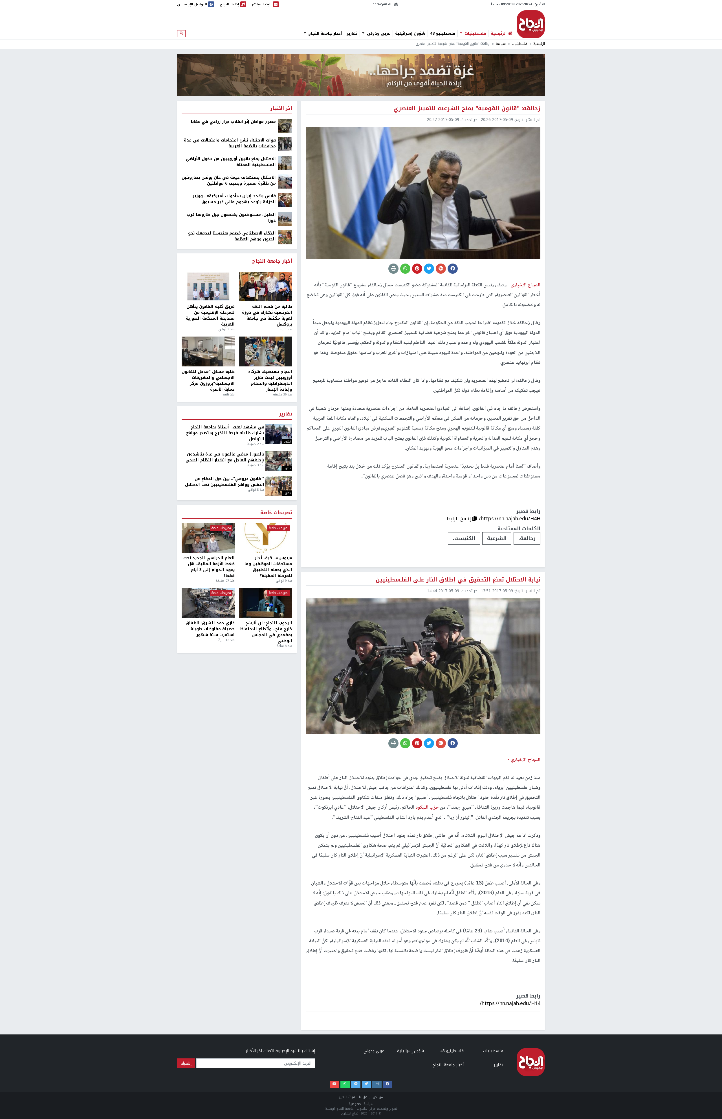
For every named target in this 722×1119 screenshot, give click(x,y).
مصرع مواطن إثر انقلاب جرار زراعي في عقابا (233, 122)
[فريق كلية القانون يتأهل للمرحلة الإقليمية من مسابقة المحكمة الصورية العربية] (208, 287)
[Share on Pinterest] (417, 269)
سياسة (501, 44)
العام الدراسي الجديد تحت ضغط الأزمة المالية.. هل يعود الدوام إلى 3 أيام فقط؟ (209, 567)
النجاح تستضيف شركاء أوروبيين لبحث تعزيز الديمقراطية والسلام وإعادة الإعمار (270, 380)
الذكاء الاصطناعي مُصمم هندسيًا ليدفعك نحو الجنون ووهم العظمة (232, 236)
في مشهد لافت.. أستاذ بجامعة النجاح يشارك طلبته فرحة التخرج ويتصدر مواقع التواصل (225, 433)
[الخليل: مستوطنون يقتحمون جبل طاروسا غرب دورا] (285, 218)
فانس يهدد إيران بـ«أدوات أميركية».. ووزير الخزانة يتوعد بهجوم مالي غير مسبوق (234, 199)
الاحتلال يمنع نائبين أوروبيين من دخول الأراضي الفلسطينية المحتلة (231, 162)
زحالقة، (527, 538)
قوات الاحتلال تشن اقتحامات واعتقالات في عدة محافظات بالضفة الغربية (230, 143)
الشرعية (497, 538)
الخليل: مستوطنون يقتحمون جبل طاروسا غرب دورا (231, 218)
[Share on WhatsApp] (405, 269)
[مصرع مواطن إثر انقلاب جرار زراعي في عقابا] (285, 125)
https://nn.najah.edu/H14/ (510, 1003)
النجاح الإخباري (531, 24)
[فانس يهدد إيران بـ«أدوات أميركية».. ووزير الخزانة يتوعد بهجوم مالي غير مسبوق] (285, 200)
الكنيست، (464, 538)
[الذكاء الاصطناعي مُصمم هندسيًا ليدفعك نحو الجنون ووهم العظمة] (285, 237)
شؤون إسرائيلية (410, 33)
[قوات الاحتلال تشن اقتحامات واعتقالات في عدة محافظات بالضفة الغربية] (285, 144)
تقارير (352, 33)
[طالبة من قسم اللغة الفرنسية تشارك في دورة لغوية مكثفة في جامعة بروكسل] (265, 287)
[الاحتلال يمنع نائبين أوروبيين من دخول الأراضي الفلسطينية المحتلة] (285, 163)
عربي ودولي (378, 33)
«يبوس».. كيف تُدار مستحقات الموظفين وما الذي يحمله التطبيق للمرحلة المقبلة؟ (268, 567)
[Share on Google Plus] (441, 269)
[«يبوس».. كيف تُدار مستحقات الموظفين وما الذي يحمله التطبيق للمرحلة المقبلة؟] (265, 538)
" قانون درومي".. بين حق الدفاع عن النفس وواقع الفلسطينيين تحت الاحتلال (224, 482)
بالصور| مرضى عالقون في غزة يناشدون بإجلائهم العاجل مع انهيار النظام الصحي (225, 457)
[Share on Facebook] (453, 269)
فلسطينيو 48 (442, 33)
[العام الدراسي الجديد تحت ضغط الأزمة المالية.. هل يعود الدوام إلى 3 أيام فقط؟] (208, 538)
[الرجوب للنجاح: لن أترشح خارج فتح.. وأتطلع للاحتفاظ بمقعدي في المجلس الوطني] (265, 603)
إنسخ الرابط (459, 518)
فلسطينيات (474, 33)
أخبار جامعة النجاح (324, 33)
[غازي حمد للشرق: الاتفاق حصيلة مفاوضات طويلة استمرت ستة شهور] (208, 603)
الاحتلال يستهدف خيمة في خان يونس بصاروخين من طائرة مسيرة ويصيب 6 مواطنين (229, 180)
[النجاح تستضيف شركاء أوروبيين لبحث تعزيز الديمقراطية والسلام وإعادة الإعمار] (265, 351)
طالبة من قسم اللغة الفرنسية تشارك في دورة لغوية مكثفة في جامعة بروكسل (267, 315)
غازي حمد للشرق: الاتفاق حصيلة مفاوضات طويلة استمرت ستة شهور (210, 629)
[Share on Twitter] (429, 269)
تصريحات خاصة (276, 512)
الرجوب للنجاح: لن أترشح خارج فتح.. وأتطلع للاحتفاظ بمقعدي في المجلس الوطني (266, 632)
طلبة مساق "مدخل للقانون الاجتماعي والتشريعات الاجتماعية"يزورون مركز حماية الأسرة (208, 380)
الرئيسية (539, 44)
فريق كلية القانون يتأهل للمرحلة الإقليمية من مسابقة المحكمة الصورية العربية (210, 315)
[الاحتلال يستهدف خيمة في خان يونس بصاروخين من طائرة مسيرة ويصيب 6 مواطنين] (285, 181)
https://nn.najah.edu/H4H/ (509, 518)
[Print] (393, 269)
